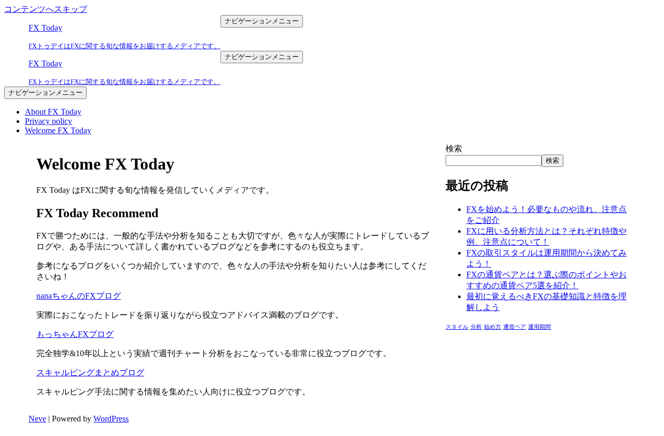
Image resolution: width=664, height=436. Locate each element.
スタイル (457, 327)
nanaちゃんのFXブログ (78, 295)
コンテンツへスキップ (45, 9)
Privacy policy (48, 121)
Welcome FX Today (58, 130)
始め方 (492, 327)
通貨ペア (514, 327)
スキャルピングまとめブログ (90, 372)
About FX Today (53, 111)
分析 (476, 327)
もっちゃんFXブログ (75, 334)
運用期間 (539, 327)
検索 (454, 148)
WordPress (111, 418)
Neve (37, 418)
